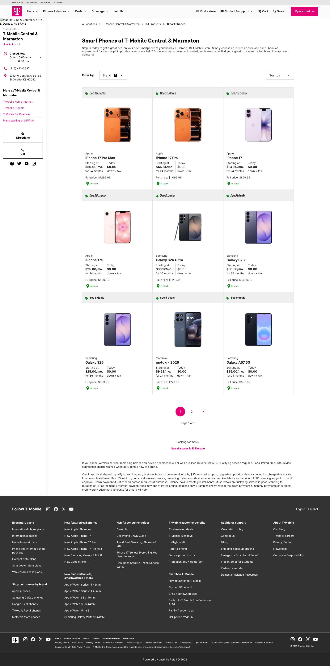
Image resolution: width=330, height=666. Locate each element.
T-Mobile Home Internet (17, 101)
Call (23, 151)
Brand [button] (107, 75)
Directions (23, 135)
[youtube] (26, 163)
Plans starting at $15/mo (18, 120)
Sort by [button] (279, 75)
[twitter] (19, 163)
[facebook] (12, 163)
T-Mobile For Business (16, 114)
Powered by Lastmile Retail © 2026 (165, 659)
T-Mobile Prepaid (13, 107)
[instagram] (34, 163)
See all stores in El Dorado (188, 448)
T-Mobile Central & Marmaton (121, 24)
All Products (153, 24)
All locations (89, 24)
